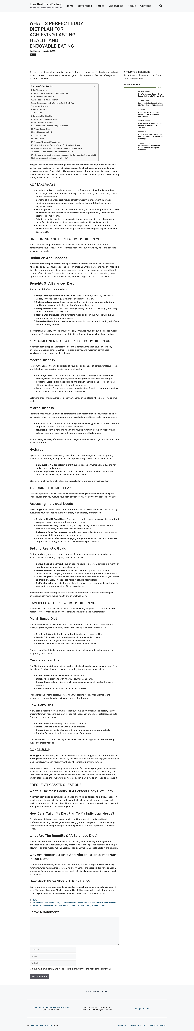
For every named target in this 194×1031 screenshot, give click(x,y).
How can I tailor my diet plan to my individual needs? (58, 148)
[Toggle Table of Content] (93, 86)
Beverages (85, 5)
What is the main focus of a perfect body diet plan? (58, 145)
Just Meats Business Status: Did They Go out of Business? (150, 104)
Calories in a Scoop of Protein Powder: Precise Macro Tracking (150, 125)
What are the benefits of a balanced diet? (53, 152)
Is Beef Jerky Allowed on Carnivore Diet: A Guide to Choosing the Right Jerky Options (69, 905)
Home (70, 5)
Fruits (100, 5)
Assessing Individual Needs (46, 119)
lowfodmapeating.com (41, 1025)
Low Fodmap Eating (46, 4)
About (132, 5)
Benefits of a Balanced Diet (45, 100)
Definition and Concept (43, 96)
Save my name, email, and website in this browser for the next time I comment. (71, 969)
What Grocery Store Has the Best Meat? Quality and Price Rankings (150, 137)
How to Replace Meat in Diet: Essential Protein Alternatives (151, 95)
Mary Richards (35, 51)
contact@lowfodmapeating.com (51, 1007)
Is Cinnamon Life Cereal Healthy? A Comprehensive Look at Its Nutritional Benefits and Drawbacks (75, 903)
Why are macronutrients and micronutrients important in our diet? (65, 155)
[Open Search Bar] (160, 5)
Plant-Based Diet (42, 129)
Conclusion (39, 139)
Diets (32, 55)
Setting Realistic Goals (43, 122)
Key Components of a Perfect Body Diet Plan (53, 103)
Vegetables (116, 5)
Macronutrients (40, 106)
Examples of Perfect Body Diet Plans (51, 126)
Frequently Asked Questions (47, 142)
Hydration (37, 113)
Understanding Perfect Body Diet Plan (50, 93)
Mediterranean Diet (43, 132)
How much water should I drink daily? (51, 158)
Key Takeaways (40, 90)
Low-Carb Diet (40, 135)
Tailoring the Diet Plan (43, 116)
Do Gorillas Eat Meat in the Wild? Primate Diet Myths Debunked (149, 148)
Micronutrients (40, 109)
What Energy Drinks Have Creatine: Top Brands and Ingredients (148, 114)
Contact (145, 5)
